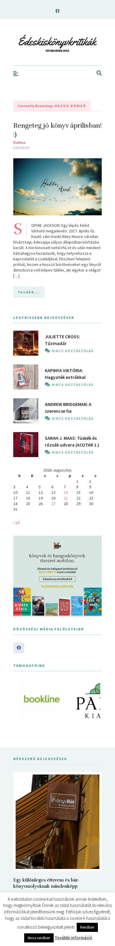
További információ (73, 937)
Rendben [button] (87, 927)
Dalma (19, 142)
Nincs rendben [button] (39, 937)
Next (94, 700)
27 (53, 503)
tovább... (29, 292)
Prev (21, 700)
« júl (16, 522)
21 (66, 498)
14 (66, 492)
